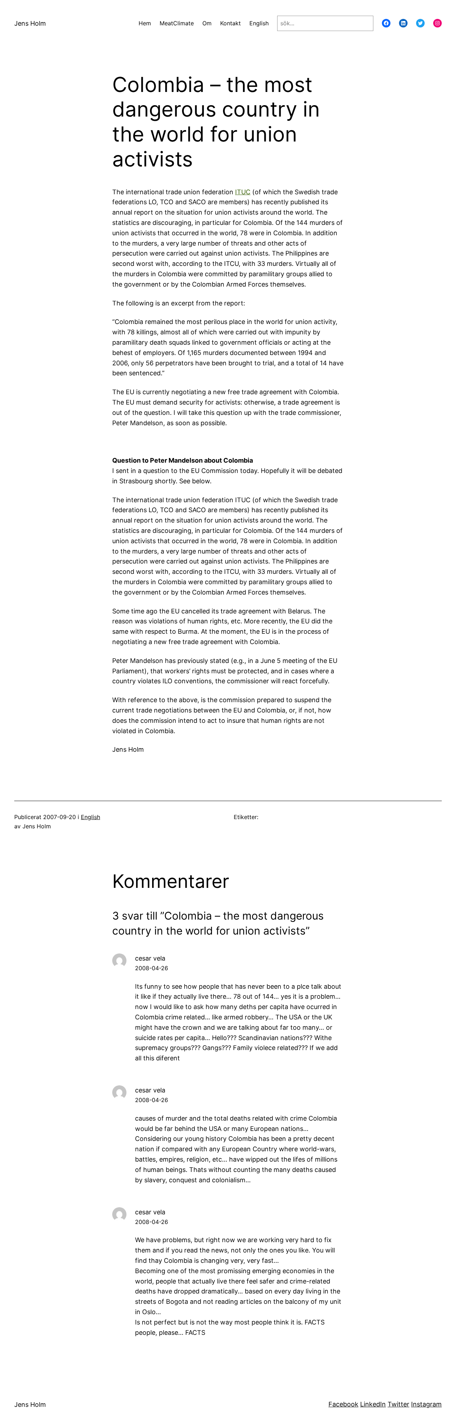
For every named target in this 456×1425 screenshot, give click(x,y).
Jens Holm (30, 23)
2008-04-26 (151, 968)
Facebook (343, 1404)
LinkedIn (373, 1404)
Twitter (398, 1404)
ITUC (242, 192)
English (90, 816)
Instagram (426, 1404)
